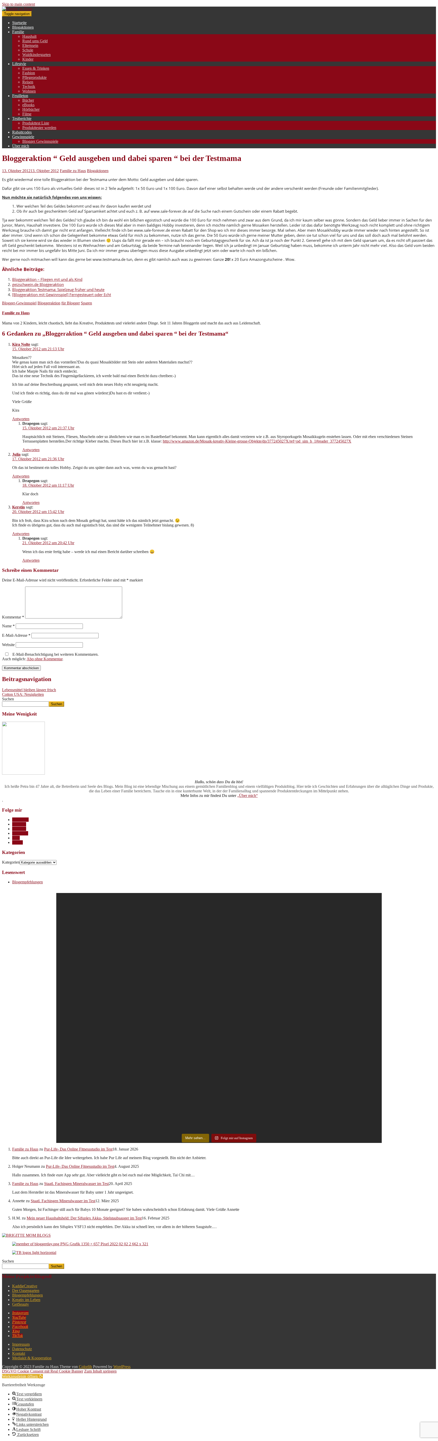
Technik (28, 86)
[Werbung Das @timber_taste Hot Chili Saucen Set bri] (96, 1036)
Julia (16, 454)
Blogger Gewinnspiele (40, 141)
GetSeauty (20, 1304)
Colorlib (85, 1366)
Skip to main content (18, 4)
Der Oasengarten (25, 1290)
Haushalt (29, 36)
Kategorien (11, 862)
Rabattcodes (22, 132)
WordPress (122, 1366)
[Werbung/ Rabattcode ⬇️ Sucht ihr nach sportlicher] (178, 1066)
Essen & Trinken (35, 68)
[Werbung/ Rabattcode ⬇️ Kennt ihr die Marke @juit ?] (259, 1073)
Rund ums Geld (35, 41)
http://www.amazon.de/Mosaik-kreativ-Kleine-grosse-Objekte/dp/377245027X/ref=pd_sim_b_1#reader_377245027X (257, 441)
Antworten (20, 419)
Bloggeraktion (49, 303)
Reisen (27, 82)
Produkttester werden (39, 127)
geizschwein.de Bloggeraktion (38, 284)
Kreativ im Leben (26, 1300)
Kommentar (13, 617)
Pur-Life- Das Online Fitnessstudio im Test (78, 1149)
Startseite (19, 23)
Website (8, 645)
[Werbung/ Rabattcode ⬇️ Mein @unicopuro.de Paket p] (341, 947)
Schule (27, 50)
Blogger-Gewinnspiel (19, 303)
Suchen (8, 699)
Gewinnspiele (23, 137)
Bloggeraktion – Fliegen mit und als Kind (47, 279)
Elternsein (30, 45)
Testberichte (21, 118)
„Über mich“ (247, 795)
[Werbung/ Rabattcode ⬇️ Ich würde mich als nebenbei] (341, 1061)
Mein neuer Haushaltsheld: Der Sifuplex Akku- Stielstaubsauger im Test (84, 1218)
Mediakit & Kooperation (31, 1358)
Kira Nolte (21, 344)
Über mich (20, 146)
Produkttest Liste (35, 123)
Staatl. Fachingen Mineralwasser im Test (76, 1183)
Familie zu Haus (73, 171)
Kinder (27, 59)
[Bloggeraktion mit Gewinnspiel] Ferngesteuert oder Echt (61, 294)
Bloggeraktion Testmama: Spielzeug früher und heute (58, 289)
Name (8, 626)
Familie (18, 32)
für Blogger (70, 303)
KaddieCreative (24, 1286)
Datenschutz (22, 1349)
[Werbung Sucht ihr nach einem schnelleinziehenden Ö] (259, 956)
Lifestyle (19, 64)
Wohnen (29, 91)
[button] (22, 1376)
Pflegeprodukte (34, 77)
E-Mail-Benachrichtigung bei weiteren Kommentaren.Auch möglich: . (50, 656)
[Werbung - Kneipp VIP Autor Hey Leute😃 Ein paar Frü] (178, 954)
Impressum (21, 1344)
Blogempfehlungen (27, 882)
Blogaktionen (23, 27)
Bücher (28, 100)
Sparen (86, 303)
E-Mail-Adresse (16, 635)
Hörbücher (31, 109)
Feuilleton (20, 96)
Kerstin (18, 507)
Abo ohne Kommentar (44, 659)
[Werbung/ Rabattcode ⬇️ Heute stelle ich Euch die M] (96, 947)
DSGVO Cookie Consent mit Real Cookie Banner (42, 1371)
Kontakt (18, 1353)
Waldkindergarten (36, 54)
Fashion (28, 73)
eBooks (28, 105)
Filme (26, 114)
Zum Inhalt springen (100, 1371)
